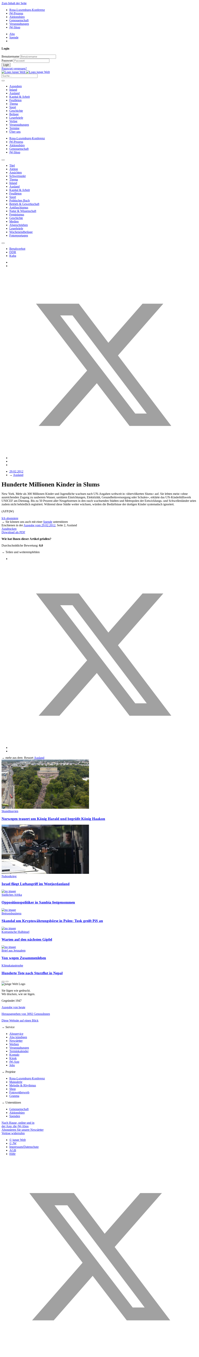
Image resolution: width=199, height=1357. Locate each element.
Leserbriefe (16, 117)
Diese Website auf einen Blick (20, 1020)
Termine (14, 128)
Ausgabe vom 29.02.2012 (39, 525)
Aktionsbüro (17, 16)
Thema (13, 103)
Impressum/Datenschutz (24, 1146)
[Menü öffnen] (3, 80)
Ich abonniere (10, 518)
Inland (13, 89)
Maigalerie (15, 1082)
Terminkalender (19, 1051)
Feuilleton (15, 100)
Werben (14, 1044)
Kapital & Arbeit (19, 96)
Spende (13, 37)
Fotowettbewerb (19, 1092)
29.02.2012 (16, 471)
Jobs (12, 1065)
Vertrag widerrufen (13, 1133)
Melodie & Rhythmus (22, 1085)
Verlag (13, 121)
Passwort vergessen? (14, 68)
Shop (12, 1089)
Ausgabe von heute (13, 1007)
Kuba (12, 255)
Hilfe (12, 1153)
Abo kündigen (18, 1037)
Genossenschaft (19, 20)
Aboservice (16, 1033)
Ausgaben (15, 86)
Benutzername (10, 56)
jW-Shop (14, 27)
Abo (12, 34)
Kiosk (13, 1058)
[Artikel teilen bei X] (103, 457)
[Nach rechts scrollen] (3, 243)
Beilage (14, 114)
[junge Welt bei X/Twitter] (99, 1353)
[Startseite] (26, 72)
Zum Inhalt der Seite (14, 3)
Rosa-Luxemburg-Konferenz (27, 9)
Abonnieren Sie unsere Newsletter (23, 1129)
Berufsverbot (17, 248)
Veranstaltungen (19, 23)
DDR (12, 252)
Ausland (14, 93)
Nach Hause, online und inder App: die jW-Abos (18, 1124)
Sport (12, 107)
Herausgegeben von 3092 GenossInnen (26, 1014)
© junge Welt (17, 1139)
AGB (12, 1150)
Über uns (15, 131)
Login (6, 64)
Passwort (7, 60)
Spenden (14, 1116)
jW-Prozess (16, 13)
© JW (13, 1143)
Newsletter (16, 1040)
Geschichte (16, 110)
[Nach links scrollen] (3, 160)
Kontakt (14, 1054)
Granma (14, 1096)
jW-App (14, 1061)
